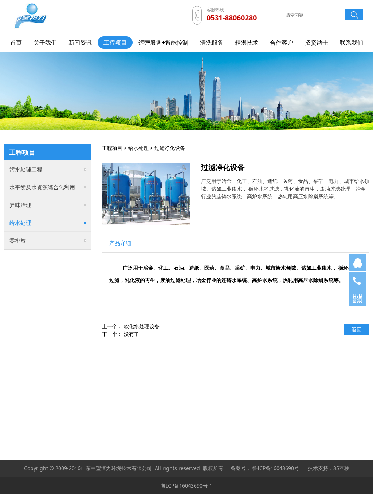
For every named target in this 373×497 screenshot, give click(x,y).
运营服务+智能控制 (163, 43)
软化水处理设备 (142, 326)
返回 (357, 329)
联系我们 (351, 43)
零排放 (17, 240)
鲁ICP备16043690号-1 (186, 485)
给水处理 (20, 222)
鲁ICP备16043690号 (275, 468)
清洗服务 (211, 43)
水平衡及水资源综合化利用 (42, 187)
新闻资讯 (80, 43)
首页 (16, 43)
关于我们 (45, 43)
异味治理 (20, 204)
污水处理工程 (25, 169)
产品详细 (120, 243)
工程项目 (115, 43)
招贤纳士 (316, 43)
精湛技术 (246, 43)
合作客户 (281, 43)
